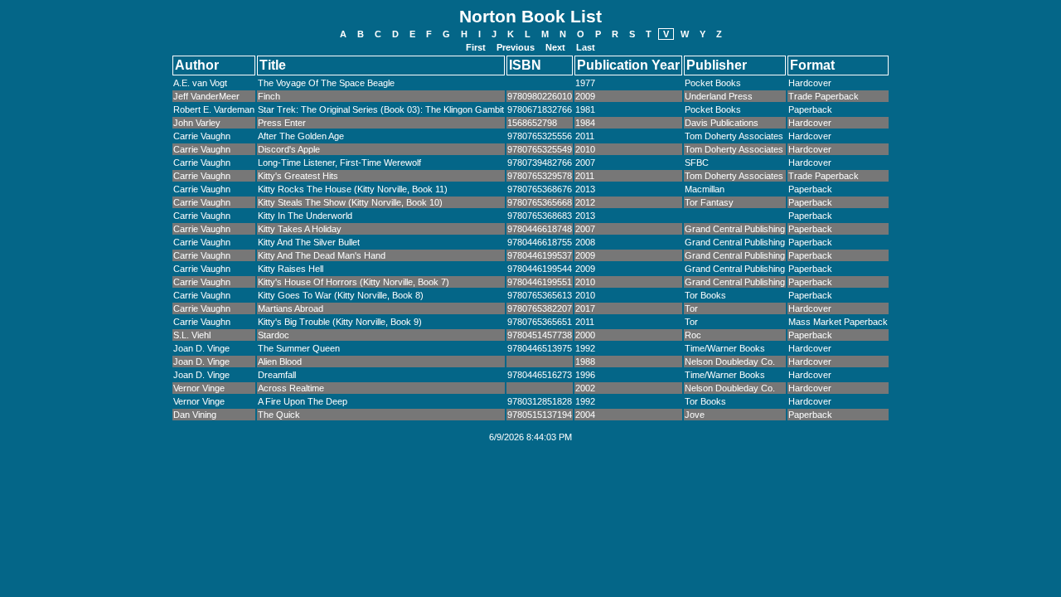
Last (585, 47)
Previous (516, 47)
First (476, 47)
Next (555, 47)
